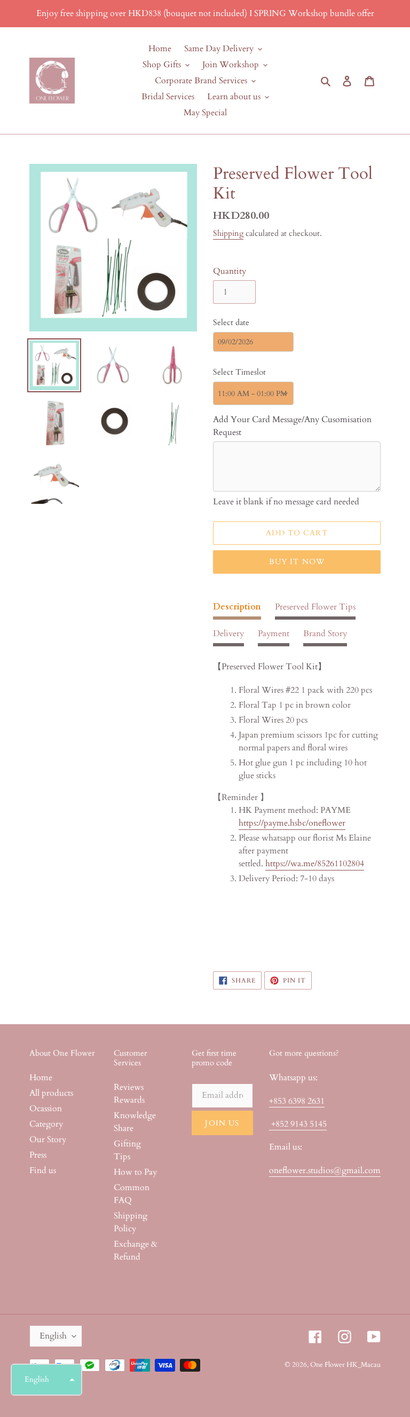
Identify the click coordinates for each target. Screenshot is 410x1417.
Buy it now (297, 562)
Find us (42, 1170)
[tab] (237, 610)
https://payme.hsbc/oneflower (292, 823)
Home (40, 1077)
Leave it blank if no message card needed (286, 502)
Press (37, 1155)
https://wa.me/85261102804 (314, 863)
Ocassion (45, 1108)
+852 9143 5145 (298, 1124)
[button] (46, 1379)
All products (51, 1093)
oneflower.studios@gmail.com (325, 1170)
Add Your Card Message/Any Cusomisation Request (292, 426)
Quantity (229, 271)
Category (46, 1124)
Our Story (47, 1139)
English (53, 1336)
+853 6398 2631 (297, 1101)
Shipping (228, 233)
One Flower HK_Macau (345, 1364)
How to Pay (135, 1172)
